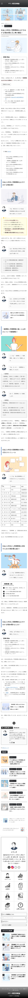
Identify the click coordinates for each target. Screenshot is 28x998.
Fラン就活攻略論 (14, 3)
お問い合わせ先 (15, 990)
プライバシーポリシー (6, 988)
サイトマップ (14, 988)
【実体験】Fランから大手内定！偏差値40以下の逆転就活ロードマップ (18, 946)
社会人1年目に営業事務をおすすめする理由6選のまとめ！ (14, 173)
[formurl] (15, 867)
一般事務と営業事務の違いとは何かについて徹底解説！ (14, 161)
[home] (14, 742)
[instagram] (12, 742)
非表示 (9, 151)
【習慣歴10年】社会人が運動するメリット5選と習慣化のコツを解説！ (17, 785)
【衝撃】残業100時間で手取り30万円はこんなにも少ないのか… (17, 809)
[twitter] (14, 723)
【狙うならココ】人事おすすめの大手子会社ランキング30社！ (18, 956)
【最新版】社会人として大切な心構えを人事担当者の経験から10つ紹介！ (17, 773)
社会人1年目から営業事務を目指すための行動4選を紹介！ (14, 169)
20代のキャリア (5, 747)
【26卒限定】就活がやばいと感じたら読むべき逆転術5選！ (18, 936)
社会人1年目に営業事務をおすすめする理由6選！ (14, 157)
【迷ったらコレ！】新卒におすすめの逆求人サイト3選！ (18, 966)
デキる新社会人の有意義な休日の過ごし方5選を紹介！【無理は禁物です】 (17, 762)
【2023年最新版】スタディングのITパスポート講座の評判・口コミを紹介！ (17, 797)
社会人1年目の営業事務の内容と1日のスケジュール (14, 165)
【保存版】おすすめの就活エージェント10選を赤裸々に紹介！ (18, 976)
